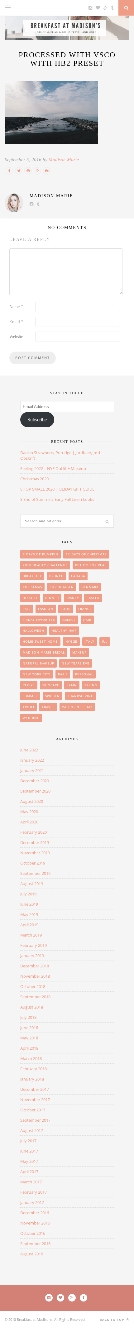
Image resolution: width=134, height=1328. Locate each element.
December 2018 (34, 966)
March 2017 (31, 1182)
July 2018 (28, 1017)
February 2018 (33, 1069)
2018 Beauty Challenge (45, 565)
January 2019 (32, 955)
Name (16, 306)
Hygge (71, 641)
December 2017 (34, 1089)
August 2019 (31, 883)
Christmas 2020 (34, 479)
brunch (56, 576)
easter (93, 598)
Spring (90, 685)
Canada (78, 576)
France (85, 608)
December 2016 (34, 1212)
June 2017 (29, 1151)
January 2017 (32, 1202)
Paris (63, 674)
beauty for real (90, 565)
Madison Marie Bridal (44, 652)
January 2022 (32, 760)
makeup (79, 652)
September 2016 (35, 1243)
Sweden (52, 696)
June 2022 (29, 750)
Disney (72, 598)
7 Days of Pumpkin (40, 554)
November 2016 (35, 1223)
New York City (36, 674)
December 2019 (34, 842)
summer (30, 696)
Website (16, 336)
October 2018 (32, 986)
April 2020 (29, 822)
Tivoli (28, 707)
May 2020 (29, 811)
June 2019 (29, 904)
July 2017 (28, 1140)
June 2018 (29, 1027)
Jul (105, 641)
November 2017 (35, 1099)
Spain (72, 685)
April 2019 (29, 925)
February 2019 (33, 945)
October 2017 (32, 1110)
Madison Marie (64, 159)
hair (87, 619)
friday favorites (39, 619)
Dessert (30, 598)
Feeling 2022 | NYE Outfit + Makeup (53, 468)
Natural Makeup (38, 663)
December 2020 (34, 781)
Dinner (52, 598)
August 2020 (31, 801)
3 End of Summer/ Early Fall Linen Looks (57, 499)
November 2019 (35, 853)
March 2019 (31, 935)
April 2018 (29, 1048)
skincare (50, 685)
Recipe (29, 685)
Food (66, 608)
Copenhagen (62, 587)
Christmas (32, 587)
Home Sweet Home (40, 641)
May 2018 (29, 1038)
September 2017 (35, 1120)
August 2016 (31, 1254)
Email (16, 321)
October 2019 (32, 863)
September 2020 (35, 791)
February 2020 (33, 832)
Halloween (33, 630)
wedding (31, 718)
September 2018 (35, 997)
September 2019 (35, 873)
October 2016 (32, 1233)
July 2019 (28, 894)
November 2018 (35, 976)
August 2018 (31, 1007)
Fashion (45, 608)
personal (84, 674)
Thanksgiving (80, 696)
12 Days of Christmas (86, 554)
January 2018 (32, 1079)
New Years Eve (75, 663)
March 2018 (31, 1058)
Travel (48, 707)
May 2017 (29, 1161)
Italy (89, 641)
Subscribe (37, 419)
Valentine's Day (77, 707)
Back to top (112, 1319)
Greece (69, 619)
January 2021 (32, 770)
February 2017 (33, 1192)
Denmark (89, 587)
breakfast (32, 576)
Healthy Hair (64, 630)
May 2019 (29, 914)
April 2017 (29, 1171)
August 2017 (31, 1130)
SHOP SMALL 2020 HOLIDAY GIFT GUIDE (57, 489)
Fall (27, 608)
